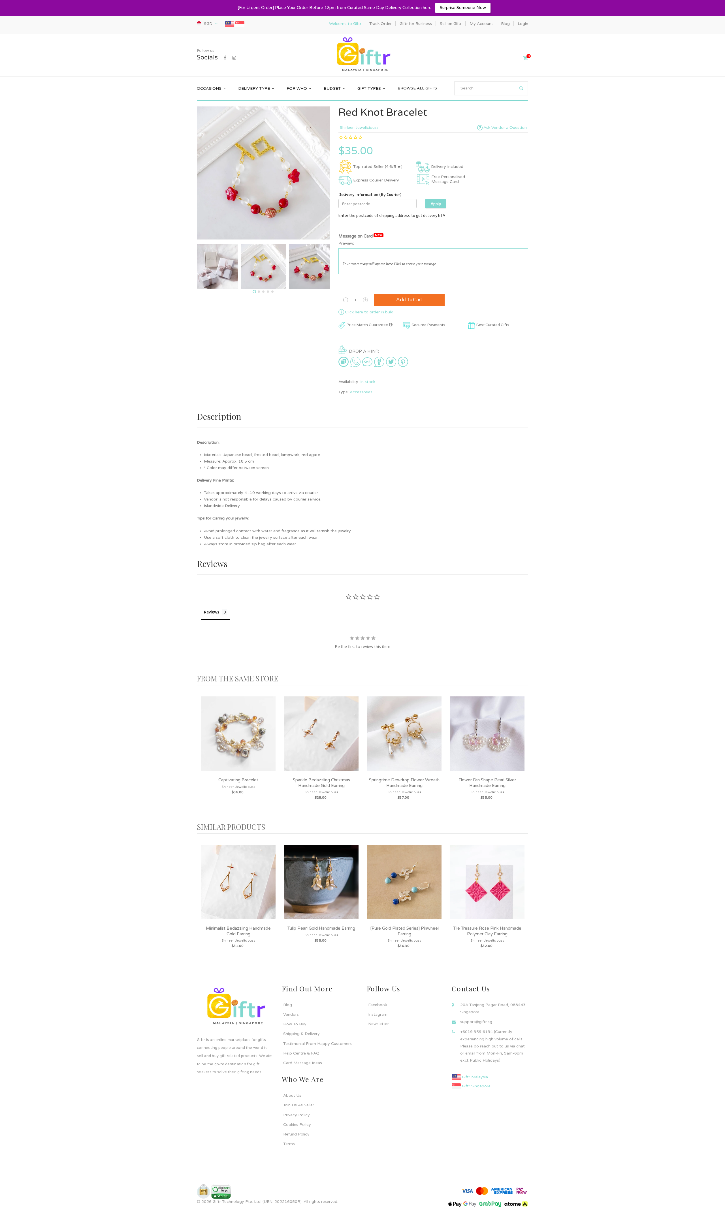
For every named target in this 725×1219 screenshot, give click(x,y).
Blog (287, 1004)
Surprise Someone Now (463, 7)
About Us (292, 1095)
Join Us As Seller (298, 1105)
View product (238, 739)
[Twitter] (391, 362)
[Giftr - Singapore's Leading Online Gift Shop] (362, 54)
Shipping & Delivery (301, 1033)
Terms (289, 1143)
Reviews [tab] (211, 612)
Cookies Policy (297, 1124)
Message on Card (360, 236)
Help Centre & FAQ (301, 1053)
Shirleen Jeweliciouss (359, 127)
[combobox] (491, 88)
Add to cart (409, 300)
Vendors (291, 1014)
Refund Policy (296, 1134)
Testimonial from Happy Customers (317, 1043)
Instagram (377, 1014)
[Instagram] (234, 58)
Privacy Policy (296, 1115)
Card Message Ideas (302, 1062)
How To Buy (294, 1024)
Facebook (377, 1004)
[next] (522, 754)
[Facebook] (225, 58)
